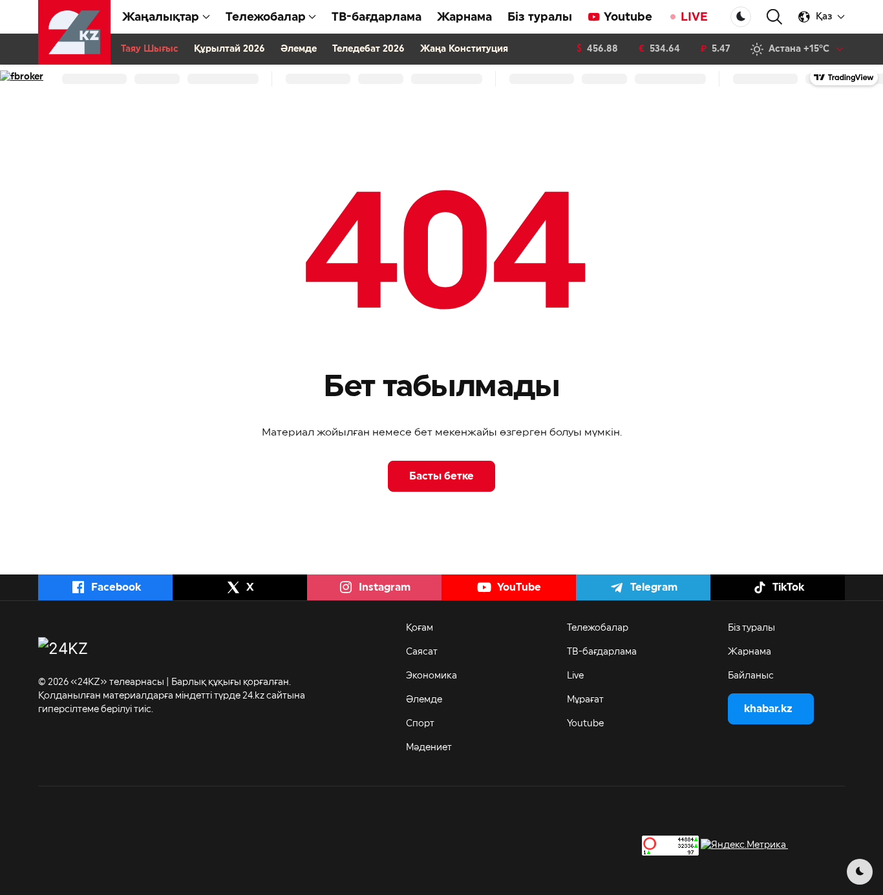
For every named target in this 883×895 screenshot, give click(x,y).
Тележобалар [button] (266, 17)
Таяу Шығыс (149, 49)
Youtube (628, 17)
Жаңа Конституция (464, 49)
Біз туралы (539, 17)
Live (575, 675)
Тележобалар (597, 628)
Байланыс (751, 675)
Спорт (420, 723)
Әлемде (299, 49)
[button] (774, 17)
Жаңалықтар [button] (160, 17)
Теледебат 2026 (368, 49)
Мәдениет (429, 747)
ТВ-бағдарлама (376, 17)
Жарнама (464, 17)
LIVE (694, 17)
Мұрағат (585, 699)
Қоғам (419, 628)
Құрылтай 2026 (229, 49)
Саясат (422, 652)
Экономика (431, 675)
